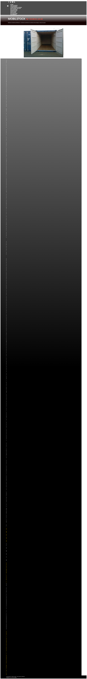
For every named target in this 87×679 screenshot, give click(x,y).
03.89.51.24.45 (6, 535)
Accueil (11, 4)
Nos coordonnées (13, 9)
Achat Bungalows (13, 6)
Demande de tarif (13, 10)
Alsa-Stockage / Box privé (15, 8)
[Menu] (8, 6)
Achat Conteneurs (14, 5)
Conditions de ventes (6, 640)
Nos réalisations (13, 14)
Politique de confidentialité (6, 662)
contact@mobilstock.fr (6, 572)
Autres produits (13, 11)
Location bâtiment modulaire (16, 7)
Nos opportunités (13, 13)
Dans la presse (13, 12)
